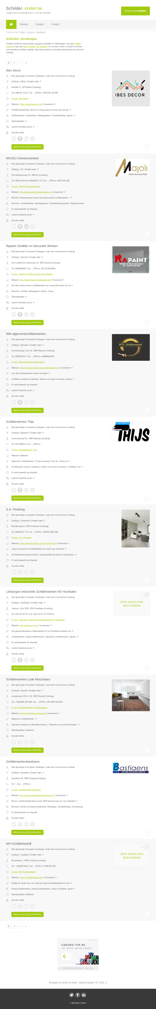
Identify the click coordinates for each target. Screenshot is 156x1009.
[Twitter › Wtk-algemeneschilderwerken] (13, 402)
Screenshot (49, 104)
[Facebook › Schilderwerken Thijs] (20, 490)
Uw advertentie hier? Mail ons (78, 968)
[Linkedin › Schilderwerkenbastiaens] (26, 824)
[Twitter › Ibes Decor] (13, 138)
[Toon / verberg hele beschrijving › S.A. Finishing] (48, 548)
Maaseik (24, 345)
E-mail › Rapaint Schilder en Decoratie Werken (31, 274)
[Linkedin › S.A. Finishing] (26, 572)
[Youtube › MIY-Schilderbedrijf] (32, 906)
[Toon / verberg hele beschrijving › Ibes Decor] (48, 109)
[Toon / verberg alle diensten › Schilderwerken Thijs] (48, 466)
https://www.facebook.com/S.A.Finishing (38, 543)
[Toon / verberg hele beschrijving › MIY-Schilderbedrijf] (48, 883)
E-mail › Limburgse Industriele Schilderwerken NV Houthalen (38, 620)
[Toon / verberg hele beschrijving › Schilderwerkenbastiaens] (48, 801)
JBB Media (75, 1003)
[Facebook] (77, 995)
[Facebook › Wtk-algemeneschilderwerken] (20, 402)
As (22, 169)
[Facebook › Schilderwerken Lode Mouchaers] (20, 742)
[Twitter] (71, 995)
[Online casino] (80, 940)
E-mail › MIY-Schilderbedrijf (23, 872)
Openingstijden (19, 121)
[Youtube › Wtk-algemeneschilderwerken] (32, 402)
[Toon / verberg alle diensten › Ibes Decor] (48, 115)
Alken (23, 81)
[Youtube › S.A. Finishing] (32, 572)
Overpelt (24, 772)
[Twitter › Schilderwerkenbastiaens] (13, 824)
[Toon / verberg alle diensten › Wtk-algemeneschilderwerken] (48, 379)
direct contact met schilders (35, 46)
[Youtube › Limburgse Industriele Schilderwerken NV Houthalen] (32, 660)
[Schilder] (11, 24)
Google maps (34, 81)
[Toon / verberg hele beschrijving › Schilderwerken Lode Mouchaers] (48, 718)
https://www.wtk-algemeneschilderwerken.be (39, 368)
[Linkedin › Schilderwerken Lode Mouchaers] (26, 742)
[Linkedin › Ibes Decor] (26, 138)
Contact (55, 24)
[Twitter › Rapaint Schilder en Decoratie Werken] (13, 314)
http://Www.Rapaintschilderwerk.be (35, 280)
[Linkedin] (83, 995)
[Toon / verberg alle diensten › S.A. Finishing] (48, 554)
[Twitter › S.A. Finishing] (13, 572)
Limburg (14, 81)
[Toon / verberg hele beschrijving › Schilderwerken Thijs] (48, 461)
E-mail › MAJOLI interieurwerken (25, 186)
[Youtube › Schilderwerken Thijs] (32, 490)
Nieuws (24, 24)
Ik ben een (135, 11)
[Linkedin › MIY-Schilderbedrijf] (26, 906)
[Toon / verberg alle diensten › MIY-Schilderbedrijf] (48, 888)
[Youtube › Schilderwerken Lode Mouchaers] (32, 742)
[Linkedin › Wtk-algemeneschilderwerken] (26, 402)
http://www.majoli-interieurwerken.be (35, 192)
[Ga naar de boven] (147, 146)
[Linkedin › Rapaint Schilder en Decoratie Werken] (26, 314)
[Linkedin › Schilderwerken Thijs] (26, 490)
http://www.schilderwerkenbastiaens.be (37, 795)
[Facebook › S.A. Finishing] (20, 572)
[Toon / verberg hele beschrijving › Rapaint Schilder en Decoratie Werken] (48, 285)
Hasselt (24, 257)
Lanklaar (24, 855)
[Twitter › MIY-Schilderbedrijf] (13, 906)
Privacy (83, 1003)
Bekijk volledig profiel (27, 147)
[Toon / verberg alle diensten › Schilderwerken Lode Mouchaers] (48, 724)
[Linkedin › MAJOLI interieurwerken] (26, 226)
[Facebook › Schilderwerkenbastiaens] (20, 824)
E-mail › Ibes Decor (19, 98)
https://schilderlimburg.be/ (31, 877)
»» (26, 63)
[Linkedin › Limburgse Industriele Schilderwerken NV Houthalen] (26, 660)
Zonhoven (25, 520)
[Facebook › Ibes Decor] (20, 138)
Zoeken (39, 24)
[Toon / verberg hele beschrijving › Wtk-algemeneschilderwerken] (48, 373)
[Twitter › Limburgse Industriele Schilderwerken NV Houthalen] (13, 660)
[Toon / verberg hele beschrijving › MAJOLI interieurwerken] (48, 197)
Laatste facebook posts (23, 127)
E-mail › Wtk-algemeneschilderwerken (28, 362)
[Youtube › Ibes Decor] (32, 138)
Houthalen (25, 603)
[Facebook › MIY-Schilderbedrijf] (20, 906)
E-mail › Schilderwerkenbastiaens (26, 790)
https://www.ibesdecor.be (31, 104)
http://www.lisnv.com (29, 625)
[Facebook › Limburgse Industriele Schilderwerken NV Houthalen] (20, 660)
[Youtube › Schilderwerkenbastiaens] (32, 824)
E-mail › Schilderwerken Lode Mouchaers (29, 707)
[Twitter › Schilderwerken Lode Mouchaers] (13, 742)
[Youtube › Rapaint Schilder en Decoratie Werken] (32, 314)
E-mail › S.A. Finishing (21, 537)
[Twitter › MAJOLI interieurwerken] (13, 226)
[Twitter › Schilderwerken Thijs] (13, 490)
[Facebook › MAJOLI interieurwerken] (20, 226)
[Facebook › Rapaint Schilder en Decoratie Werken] (20, 314)
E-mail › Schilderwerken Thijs (24, 450)
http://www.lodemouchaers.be (33, 713)
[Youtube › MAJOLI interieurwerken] (32, 226)
